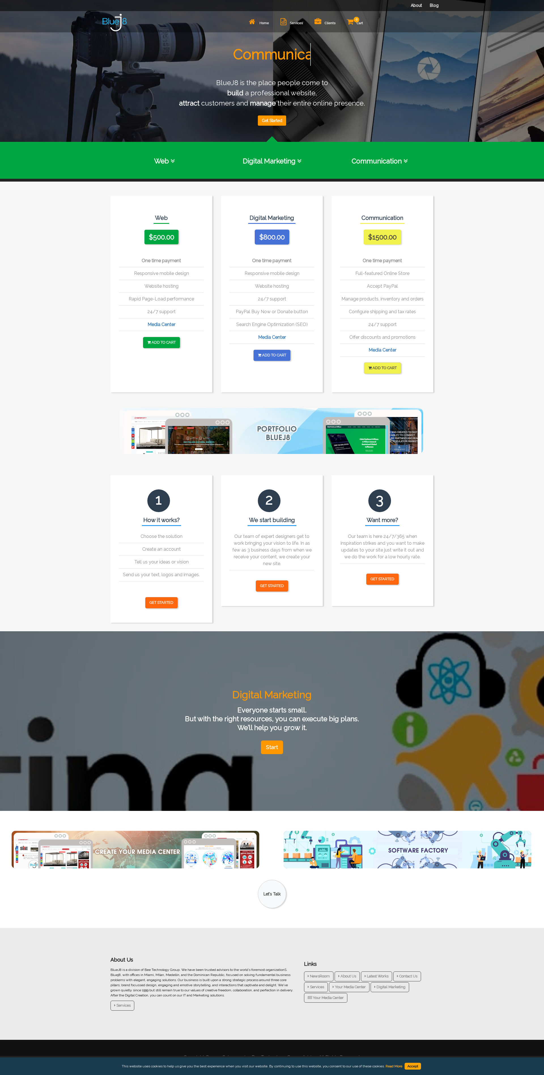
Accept (412, 1066)
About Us (348, 976)
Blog (434, 5)
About (416, 5)
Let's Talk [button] (272, 894)
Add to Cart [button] (163, 342)
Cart (359, 21)
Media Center (161, 324)
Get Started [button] (161, 602)
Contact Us (407, 976)
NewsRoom (319, 976)
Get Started (272, 120)
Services (296, 23)
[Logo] (115, 22)
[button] (161, 237)
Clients (330, 23)
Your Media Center (350, 987)
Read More (394, 1066)
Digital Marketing (390, 987)
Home (264, 23)
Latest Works (377, 976)
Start (272, 747)
